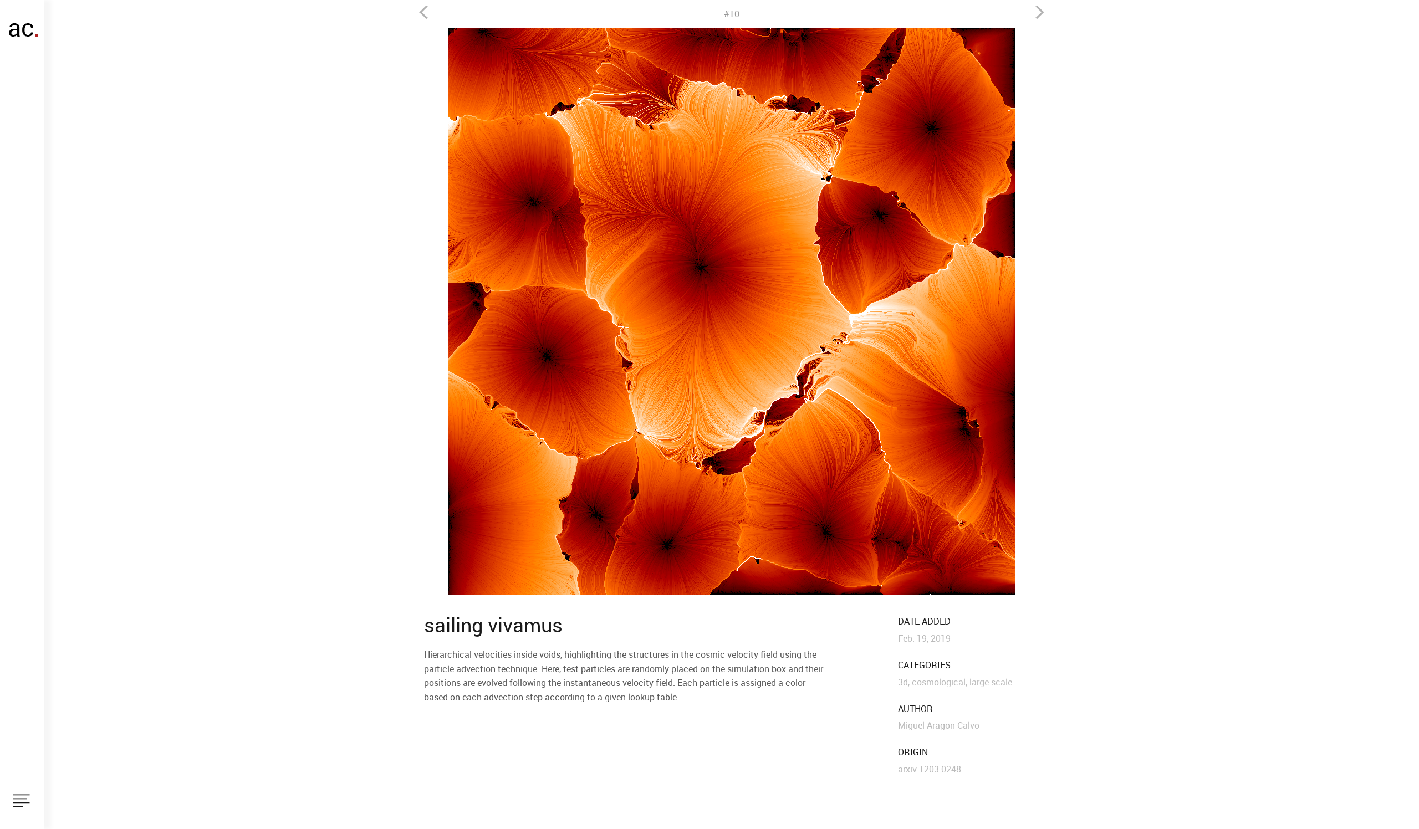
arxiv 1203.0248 (929, 769)
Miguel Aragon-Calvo (938, 725)
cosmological (939, 682)
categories (924, 665)
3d (903, 682)
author (915, 709)
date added (924, 621)
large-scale (990, 682)
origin (913, 752)
